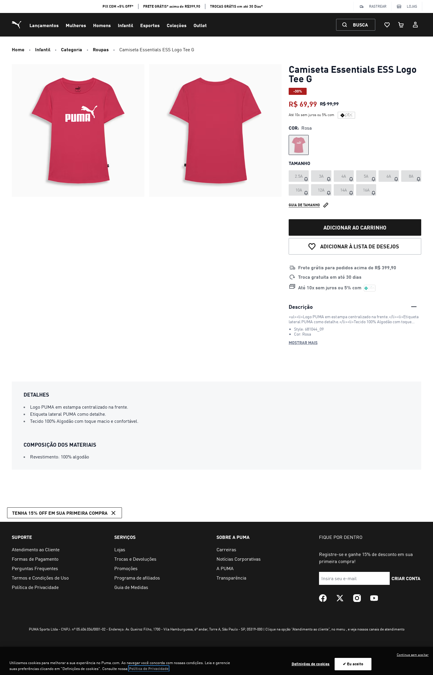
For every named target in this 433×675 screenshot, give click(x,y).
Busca (360, 24)
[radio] (299, 145)
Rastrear (377, 6)
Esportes (150, 25)
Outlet (200, 25)
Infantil (125, 25)
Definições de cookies (311, 663)
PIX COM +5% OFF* (118, 6)
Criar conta (405, 578)
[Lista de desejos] (387, 25)
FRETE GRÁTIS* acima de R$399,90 (171, 6)
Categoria (71, 49)
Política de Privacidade (148, 668)
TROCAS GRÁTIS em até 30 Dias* (236, 6)
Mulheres (76, 25)
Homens (102, 25)
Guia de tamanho (304, 205)
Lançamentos (44, 25)
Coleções (176, 25)
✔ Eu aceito (353, 663)
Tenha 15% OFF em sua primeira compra (60, 513)
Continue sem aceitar (413, 655)
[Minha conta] (415, 25)
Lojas (412, 6)
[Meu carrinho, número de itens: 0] (401, 25)
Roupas (101, 49)
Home (18, 49)
